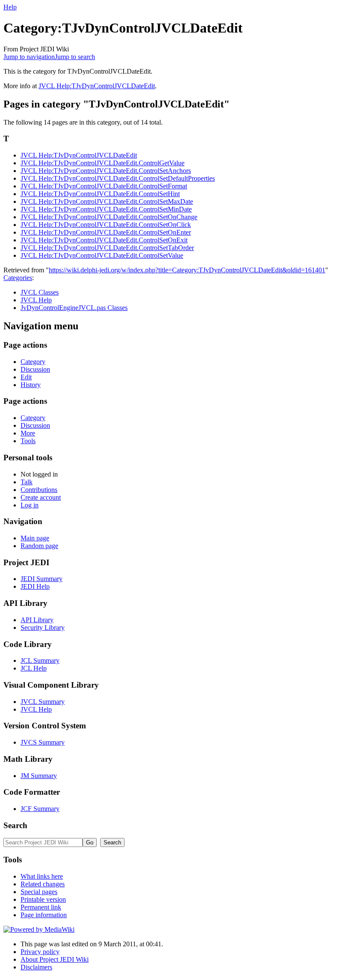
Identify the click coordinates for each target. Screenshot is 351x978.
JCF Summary (40, 808)
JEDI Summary (41, 578)
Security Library (43, 627)
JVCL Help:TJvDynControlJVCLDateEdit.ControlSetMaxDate (107, 201)
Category (33, 361)
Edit (26, 377)
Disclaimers (36, 967)
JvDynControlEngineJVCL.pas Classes (74, 307)
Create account (41, 497)
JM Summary (39, 775)
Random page (39, 545)
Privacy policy (40, 951)
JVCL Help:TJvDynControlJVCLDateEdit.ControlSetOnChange (109, 217)
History (31, 384)
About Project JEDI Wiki (55, 959)
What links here (42, 876)
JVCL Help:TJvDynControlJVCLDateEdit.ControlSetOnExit (104, 240)
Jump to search (75, 56)
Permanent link (41, 907)
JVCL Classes (40, 292)
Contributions (39, 489)
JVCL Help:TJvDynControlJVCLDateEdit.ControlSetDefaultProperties (118, 178)
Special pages (39, 891)
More (28, 433)
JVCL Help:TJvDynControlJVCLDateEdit (97, 85)
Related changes (43, 884)
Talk (27, 482)
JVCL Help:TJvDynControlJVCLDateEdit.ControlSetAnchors (106, 170)
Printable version (43, 899)
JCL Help (34, 668)
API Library (37, 619)
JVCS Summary (43, 742)
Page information (44, 914)
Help (10, 7)
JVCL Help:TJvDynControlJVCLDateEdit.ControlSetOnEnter (106, 232)
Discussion (35, 369)
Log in (30, 505)
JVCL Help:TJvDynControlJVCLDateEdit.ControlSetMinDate (106, 209)
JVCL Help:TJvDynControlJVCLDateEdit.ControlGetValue (102, 163)
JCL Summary (40, 660)
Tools (28, 440)
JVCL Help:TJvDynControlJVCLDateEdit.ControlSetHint (100, 193)
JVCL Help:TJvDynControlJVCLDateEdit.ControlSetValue (102, 255)
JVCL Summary (43, 701)
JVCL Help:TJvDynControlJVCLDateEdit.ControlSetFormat (104, 186)
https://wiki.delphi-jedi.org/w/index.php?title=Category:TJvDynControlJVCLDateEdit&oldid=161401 (187, 270)
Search (15, 825)
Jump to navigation (29, 56)
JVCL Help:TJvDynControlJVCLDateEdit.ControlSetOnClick (106, 224)
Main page (35, 538)
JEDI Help (35, 586)
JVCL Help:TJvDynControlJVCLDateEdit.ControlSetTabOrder (107, 247)
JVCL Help (36, 300)
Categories (17, 277)
